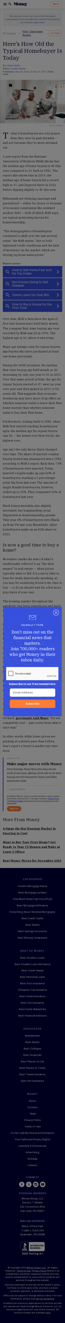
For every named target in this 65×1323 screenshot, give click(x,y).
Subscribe (32, 703)
